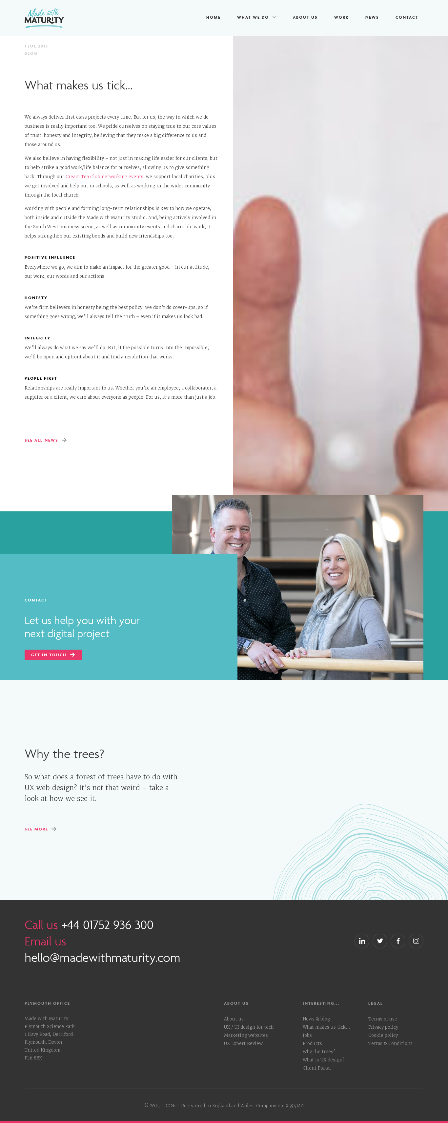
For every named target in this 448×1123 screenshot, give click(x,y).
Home (213, 17)
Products (312, 1043)
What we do (253, 17)
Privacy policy (383, 1027)
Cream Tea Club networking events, (105, 177)
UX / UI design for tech (249, 1027)
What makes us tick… (326, 1027)
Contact (407, 17)
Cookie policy (383, 1035)
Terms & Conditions (390, 1043)
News (372, 17)
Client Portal (317, 1068)
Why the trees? (319, 1052)
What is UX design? (323, 1060)
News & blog (316, 1019)
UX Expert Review (243, 1043)
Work (341, 17)
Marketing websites (246, 1035)
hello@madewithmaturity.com (102, 957)
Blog (31, 53)
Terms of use (382, 1019)
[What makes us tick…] (297, 586)
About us (305, 17)
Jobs (307, 1035)
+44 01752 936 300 (107, 924)
